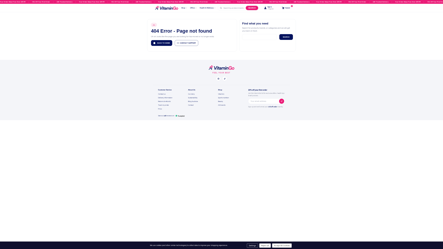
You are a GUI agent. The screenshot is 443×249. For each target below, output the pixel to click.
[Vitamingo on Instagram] (218, 78)
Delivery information (165, 98)
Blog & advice (193, 101)
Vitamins (221, 94)
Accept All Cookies (282, 245)
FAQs (160, 109)
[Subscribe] (281, 101)
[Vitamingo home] (221, 67)
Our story (191, 94)
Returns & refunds (164, 101)
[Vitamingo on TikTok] (224, 78)
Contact (191, 105)
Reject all (265, 245)
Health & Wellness (207, 8)
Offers (192, 8)
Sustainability (192, 98)
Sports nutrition (223, 98)
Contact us (162, 94)
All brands (221, 105)
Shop (183, 8)
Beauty (220, 101)
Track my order (163, 105)
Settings (252, 245)
